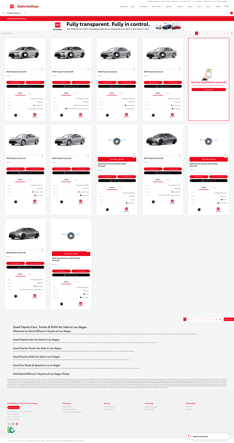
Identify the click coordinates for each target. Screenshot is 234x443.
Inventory (67, 403)
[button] (42, 69)
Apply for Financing (151, 407)
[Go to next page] (228, 33)
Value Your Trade (36, 82)
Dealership (190, 403)
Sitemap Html (49, 440)
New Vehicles (67, 407)
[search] (227, 6)
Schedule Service (109, 407)
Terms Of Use (36, 440)
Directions (189, 409)
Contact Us (15, 407)
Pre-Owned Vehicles (69, 409)
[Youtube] (17, 424)
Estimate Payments (15, 82)
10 (224, 33)
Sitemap (43, 440)
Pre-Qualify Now (209, 89)
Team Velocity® (203, 440)
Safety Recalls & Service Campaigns (69, 440)
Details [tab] (20, 93)
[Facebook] (9, 424)
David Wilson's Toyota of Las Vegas (16, 440)
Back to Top (229, 319)
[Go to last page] (232, 33)
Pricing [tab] (30, 93)
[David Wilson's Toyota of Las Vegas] (23, 6)
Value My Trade (149, 409)
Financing (149, 403)
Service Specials (109, 409)
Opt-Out (81, 440)
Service (107, 403)
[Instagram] (13, 424)
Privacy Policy (29, 440)
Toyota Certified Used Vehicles (72, 412)
